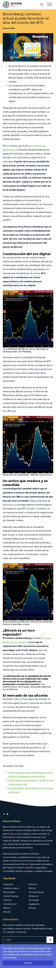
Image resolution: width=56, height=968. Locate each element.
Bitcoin (32, 888)
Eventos (7, 900)
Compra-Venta (36, 892)
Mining (32, 908)
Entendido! (28, 963)
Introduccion (10, 904)
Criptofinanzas (10, 896)
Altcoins (33, 884)
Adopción (8, 884)
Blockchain (9, 892)
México (7, 908)
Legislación (34, 904)
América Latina (11, 888)
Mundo (7, 912)
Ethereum (34, 896)
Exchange (34, 900)
